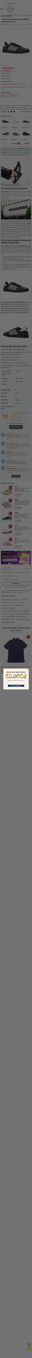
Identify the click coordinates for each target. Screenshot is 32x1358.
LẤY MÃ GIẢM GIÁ (15, 685)
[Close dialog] (27, 669)
